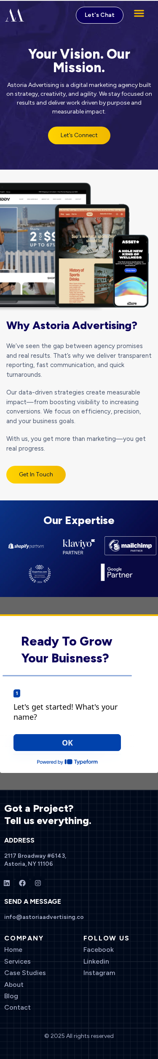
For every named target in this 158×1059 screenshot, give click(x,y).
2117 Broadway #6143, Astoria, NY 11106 (35, 859)
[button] (139, 13)
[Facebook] (22, 883)
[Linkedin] (6, 883)
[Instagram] (38, 883)
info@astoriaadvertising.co (44, 917)
